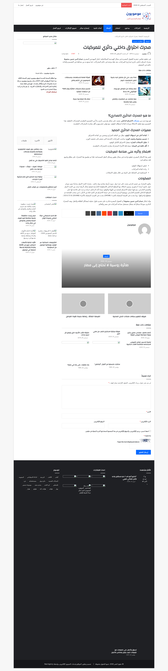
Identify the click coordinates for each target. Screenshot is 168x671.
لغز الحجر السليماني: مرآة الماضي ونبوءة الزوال (48, 217)
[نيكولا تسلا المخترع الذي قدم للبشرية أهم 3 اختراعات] (50, 180)
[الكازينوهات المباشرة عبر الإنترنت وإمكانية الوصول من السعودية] (47, 235)
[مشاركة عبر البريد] (93, 213)
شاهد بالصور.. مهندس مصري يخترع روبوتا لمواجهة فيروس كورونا (139, 333)
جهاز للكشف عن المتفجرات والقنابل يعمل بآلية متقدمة (124, 101)
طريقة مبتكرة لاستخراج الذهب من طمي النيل (106, 332)
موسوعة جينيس (27, 485)
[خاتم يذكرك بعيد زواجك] (84, 489)
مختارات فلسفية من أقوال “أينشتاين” (107, 364)
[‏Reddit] (104, 213)
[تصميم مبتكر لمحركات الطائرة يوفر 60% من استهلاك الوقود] (98, 91)
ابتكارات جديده (138, 41)
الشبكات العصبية (53, 481)
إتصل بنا (20, 5)
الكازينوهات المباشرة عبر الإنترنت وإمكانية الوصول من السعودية (48, 245)
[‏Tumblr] (115, 213)
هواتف (51, 489)
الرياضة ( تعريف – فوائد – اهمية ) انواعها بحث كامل (30, 168)
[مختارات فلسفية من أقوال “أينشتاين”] (106, 351)
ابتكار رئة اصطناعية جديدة (81, 99)
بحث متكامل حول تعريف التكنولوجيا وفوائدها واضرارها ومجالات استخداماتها (30, 152)
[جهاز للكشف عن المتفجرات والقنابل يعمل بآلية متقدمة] (144, 101)
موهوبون (144, 54)
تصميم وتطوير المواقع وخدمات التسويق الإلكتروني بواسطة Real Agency (67, 664)
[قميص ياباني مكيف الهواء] (98, 489)
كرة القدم (47, 485)
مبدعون (127, 28)
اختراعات (137, 28)
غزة (25, 481)
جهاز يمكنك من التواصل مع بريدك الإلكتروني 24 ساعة (125, 90)
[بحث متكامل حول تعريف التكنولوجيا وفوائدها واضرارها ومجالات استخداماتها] (50, 152)
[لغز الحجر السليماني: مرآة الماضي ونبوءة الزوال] (47, 208)
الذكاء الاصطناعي (32, 477)
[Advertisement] (37, 115)
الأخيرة (37, 140)
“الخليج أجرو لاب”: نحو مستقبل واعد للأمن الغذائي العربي (124, 478)
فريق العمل (29, 5)
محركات (136, 121)
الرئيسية (146, 28)
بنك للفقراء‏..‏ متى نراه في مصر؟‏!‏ (78, 364)
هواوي (35, 489)
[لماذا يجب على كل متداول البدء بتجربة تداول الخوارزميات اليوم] (144, 80)
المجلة (108, 28)
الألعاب (50, 477)
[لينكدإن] (120, 213)
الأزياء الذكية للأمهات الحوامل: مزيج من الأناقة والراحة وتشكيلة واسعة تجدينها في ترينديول (27, 246)
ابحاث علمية (98, 28)
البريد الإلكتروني (145, 421)
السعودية (21, 477)
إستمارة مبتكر (84, 28)
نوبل (57, 489)
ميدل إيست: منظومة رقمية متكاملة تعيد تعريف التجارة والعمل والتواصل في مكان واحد (27, 219)
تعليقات (24, 140)
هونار (28, 489)
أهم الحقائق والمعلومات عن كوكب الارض (42, 187)
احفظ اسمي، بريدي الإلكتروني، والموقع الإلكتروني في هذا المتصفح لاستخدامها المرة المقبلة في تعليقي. (117, 431)
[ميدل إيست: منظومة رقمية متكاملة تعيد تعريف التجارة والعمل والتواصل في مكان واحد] (26, 208)
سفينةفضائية (32, 481)
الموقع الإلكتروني (99, 421)
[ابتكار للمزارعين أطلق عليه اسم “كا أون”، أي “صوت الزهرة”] (69, 491)
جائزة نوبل (42, 481)
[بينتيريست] (109, 213)
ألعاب (56, 477)
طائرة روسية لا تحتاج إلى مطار (106, 265)
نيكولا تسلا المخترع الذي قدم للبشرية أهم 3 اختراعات (29, 178)
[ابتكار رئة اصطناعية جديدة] (98, 101)
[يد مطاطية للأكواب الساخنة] (69, 479)
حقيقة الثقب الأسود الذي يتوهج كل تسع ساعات (77, 333)
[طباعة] (87, 213)
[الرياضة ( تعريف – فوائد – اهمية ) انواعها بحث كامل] (50, 169)
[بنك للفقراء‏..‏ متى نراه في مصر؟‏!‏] (75, 352)
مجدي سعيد (38, 485)
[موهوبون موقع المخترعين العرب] (138, 16)
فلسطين (55, 485)
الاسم (148, 412)
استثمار (117, 28)
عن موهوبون (39, 5)
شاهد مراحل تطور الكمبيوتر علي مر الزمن (43, 160)
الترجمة (42, 477)
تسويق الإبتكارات (70, 28)
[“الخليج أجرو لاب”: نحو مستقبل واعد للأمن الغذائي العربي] (144, 561)
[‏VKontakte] (98, 213)
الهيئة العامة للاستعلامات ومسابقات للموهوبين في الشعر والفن (77, 79)
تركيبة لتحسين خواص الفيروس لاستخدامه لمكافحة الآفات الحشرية (139, 343)
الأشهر (50, 140)
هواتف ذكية (43, 489)
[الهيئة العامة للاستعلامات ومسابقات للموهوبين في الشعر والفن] (98, 80)
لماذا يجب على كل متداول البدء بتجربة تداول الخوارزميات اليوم (123, 79)
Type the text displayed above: (128, 442)
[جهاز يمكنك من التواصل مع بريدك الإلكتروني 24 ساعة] (144, 91)
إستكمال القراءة (51, 92)
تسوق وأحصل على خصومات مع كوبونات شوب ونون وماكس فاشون (124, 651)
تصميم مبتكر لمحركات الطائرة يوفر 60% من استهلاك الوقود (76, 90)
